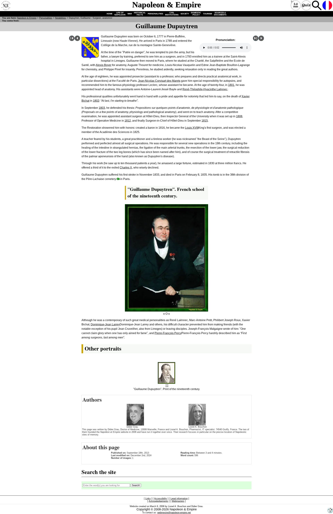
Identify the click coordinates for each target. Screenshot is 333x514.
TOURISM (207, 14)
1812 (128, 120)
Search (317, 5)
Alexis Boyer (103, 65)
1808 (239, 116)
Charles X (126, 167)
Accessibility (160, 498)
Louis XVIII (191, 127)
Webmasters (178, 501)
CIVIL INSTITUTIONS (171, 14)
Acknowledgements (158, 501)
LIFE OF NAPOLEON (119, 14)
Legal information (179, 498)
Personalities (45, 18)
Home (5, 5)
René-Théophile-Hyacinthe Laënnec (204, 89)
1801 (231, 84)
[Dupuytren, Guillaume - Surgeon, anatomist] (167, 385)
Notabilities (60, 18)
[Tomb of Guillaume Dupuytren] (118, 179)
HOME (109, 14)
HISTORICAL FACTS (140, 14)
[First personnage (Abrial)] (72, 40)
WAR (129, 14)
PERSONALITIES (155, 14)
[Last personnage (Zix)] (255, 40)
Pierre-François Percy (168, 333)
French (327, 5)
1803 (102, 107)
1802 (96, 100)
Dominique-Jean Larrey (105, 324)
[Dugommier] (77, 40)
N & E (26, 18)
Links (148, 498)
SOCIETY (185, 14)
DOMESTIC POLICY (196, 14)
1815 (205, 120)
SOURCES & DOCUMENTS (220, 14)
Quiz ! (306, 5)
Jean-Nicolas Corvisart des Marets (159, 80)
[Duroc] (261, 40)
